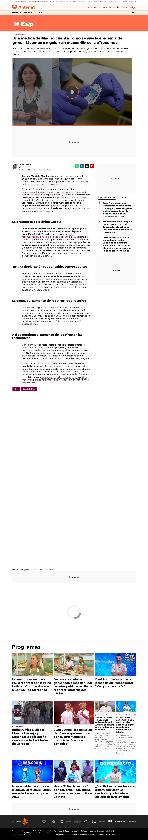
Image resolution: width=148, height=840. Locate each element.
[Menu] (133, 12)
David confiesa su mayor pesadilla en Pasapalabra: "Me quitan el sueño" (114, 683)
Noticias (39, 13)
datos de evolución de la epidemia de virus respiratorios (55, 183)
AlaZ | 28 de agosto (126, 715)
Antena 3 (15, 569)
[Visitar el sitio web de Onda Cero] (94, 821)
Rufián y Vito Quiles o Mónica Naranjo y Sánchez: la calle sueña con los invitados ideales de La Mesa (30, 736)
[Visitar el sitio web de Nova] (69, 821)
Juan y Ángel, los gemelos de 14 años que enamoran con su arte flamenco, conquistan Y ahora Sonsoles (73, 736)
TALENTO (58, 727)
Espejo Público (29, 389)
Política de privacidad (71, 831)
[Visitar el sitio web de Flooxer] (132, 821)
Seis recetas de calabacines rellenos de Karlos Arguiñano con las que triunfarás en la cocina (104, 723)
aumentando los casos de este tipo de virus (46, 192)
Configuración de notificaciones (91, 834)
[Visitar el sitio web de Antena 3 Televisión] (45, 821)
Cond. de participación (106, 831)
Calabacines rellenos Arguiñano (88, 2)
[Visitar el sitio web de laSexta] (53, 821)
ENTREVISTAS (18, 727)
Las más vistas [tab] (106, 197)
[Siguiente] (135, 2)
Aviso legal (58, 831)
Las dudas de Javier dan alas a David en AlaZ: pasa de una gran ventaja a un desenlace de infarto (125, 724)
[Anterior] (13, 2)
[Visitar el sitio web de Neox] (61, 821)
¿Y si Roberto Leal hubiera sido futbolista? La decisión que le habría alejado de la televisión (115, 792)
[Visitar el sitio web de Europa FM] (102, 821)
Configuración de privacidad (65, 834)
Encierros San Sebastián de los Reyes (41, 2)
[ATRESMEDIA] (20, 821)
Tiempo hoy (118, 2)
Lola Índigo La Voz (129, 2)
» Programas (25, 569)
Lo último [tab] (122, 197)
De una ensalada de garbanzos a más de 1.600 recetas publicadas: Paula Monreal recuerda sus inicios (73, 686)
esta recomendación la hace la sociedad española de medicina (53, 235)
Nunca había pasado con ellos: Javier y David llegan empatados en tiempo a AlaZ (31, 792)
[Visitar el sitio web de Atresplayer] (121, 821)
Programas (26, 13)
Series (15, 13)
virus (16, 389)
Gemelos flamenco (21, 2)
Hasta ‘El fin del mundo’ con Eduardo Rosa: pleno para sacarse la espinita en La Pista (74, 792)
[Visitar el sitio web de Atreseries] (85, 821)
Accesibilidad (110, 834)
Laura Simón (25, 165)
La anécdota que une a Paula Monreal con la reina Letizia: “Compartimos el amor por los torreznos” (31, 685)
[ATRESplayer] (128, 8)
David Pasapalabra (61, 2)
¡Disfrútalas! (102, 715)
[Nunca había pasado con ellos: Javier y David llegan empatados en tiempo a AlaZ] (32, 772)
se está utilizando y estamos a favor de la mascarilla (54, 378)
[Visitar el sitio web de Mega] (77, 821)
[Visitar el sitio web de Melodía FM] (110, 821)
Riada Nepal (73, 2)
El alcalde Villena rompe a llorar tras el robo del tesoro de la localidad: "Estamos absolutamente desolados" (117, 227)
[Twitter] (20, 167)
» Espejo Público (37, 569)
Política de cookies (88, 831)
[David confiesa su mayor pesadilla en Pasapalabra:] (115, 665)
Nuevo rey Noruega (106, 2)
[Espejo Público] (24, 30)
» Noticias (49, 569)
